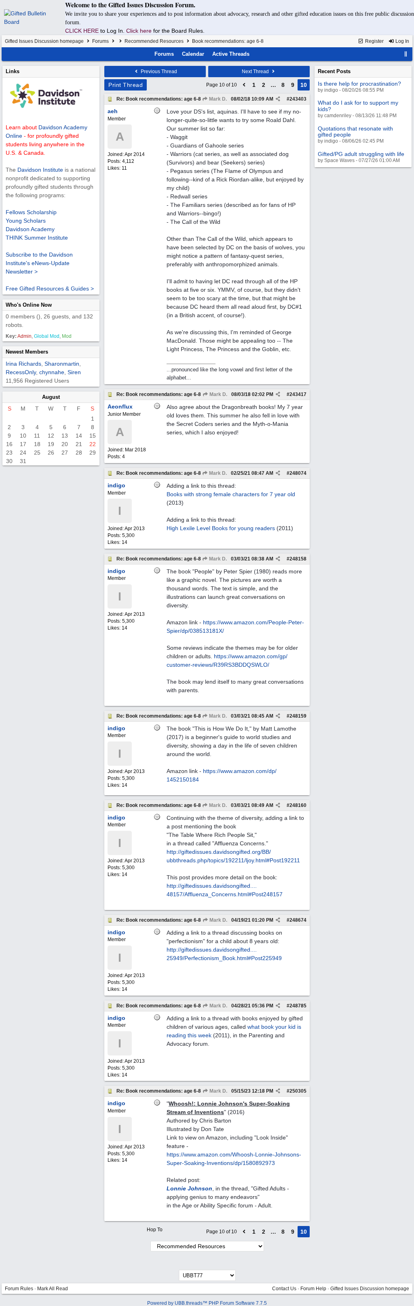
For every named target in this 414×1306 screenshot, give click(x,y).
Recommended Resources (154, 41)
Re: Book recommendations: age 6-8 (158, 99)
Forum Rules (19, 1288)
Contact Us (284, 1288)
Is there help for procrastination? (359, 83)
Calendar (193, 54)
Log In (401, 41)
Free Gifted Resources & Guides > (50, 288)
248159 (297, 716)
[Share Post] (278, 99)
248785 (297, 1006)
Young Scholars (26, 220)
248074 (297, 473)
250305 (297, 1091)
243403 (297, 99)
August (51, 397)
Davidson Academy (30, 229)
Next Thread (256, 71)
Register (374, 41)
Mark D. (217, 99)
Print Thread (125, 85)
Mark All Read (52, 1288)
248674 (297, 920)
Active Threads (230, 54)
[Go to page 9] (244, 85)
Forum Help (313, 1288)
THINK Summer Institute (37, 237)
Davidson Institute (40, 169)
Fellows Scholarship (31, 212)
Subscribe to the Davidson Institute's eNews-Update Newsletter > (39, 263)
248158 (297, 559)
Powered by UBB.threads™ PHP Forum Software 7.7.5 (207, 1303)
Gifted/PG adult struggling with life (361, 154)
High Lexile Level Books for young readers (221, 528)
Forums (100, 41)
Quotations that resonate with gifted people (355, 131)
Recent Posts (334, 71)
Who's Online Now (29, 305)
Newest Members (27, 352)
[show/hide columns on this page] (406, 54)
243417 (297, 394)
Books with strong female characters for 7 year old (231, 494)
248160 (297, 805)
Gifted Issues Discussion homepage (44, 41)
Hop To (155, 1229)
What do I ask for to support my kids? (358, 105)
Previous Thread (158, 71)
